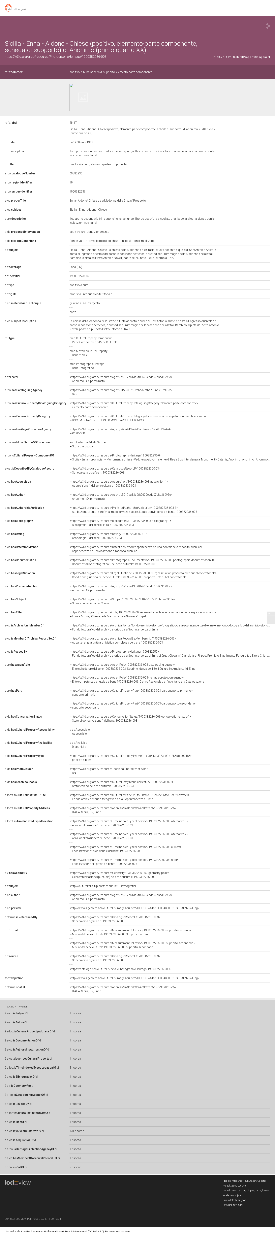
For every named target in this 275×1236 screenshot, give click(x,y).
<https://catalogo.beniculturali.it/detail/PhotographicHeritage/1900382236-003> (120, 969)
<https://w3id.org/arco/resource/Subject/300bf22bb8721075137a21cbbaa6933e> (122, 601)
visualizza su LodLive (234, 1185)
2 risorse (75, 1167)
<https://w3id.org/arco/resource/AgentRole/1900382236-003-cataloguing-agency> (132, 666)
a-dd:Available (78, 744)
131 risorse (76, 1131)
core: (16, 218)
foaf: (14, 978)
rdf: (9, 338)
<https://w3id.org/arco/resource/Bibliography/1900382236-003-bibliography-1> (120, 522)
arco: (20, 173)
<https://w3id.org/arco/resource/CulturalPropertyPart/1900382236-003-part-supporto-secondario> (132, 705)
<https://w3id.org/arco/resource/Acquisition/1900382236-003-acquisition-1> (118, 483)
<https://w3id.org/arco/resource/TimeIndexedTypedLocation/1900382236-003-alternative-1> (128, 823)
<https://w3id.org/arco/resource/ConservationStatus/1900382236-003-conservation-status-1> (130, 718)
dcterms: (21, 917)
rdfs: (14, 72)
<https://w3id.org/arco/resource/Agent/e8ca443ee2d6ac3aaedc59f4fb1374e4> (120, 431)
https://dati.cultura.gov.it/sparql (249, 1180)
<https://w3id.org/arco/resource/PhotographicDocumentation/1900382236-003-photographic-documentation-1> (142, 562)
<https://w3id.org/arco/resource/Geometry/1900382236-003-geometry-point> (119, 875)
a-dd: (22, 231)
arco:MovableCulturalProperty (88, 353)
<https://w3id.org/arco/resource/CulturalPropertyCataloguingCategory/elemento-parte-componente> (133, 405)
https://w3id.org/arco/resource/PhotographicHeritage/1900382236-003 (55, 57)
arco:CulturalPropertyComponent (93, 340)
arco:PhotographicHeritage (86, 366)
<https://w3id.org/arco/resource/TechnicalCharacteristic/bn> (108, 771)
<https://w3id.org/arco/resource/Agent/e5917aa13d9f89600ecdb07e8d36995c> (121, 379)
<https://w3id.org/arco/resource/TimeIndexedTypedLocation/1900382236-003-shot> (124, 861)
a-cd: (15, 200)
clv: (16, 872)
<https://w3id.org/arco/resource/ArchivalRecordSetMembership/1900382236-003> (122, 640)
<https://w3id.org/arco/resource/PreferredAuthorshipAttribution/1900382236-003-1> (133, 509)
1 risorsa (75, 1013)
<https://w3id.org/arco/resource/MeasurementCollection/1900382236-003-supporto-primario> (130, 932)
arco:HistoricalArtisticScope (87, 444)
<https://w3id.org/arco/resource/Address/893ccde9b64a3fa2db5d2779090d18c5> (122, 810)
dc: (9, 142)
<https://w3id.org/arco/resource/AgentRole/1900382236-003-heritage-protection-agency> (136, 679)
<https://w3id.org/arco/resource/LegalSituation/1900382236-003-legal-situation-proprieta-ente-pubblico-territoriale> (143, 575)
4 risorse (75, 1067)
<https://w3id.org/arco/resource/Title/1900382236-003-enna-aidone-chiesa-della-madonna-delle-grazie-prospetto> (142, 614)
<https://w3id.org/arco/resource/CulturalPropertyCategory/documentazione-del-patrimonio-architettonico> (137, 418)
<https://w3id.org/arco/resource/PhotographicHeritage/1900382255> (169, 653)
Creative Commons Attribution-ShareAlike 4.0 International (54, 1231)
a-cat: (30, 468)
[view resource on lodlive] (268, 26)
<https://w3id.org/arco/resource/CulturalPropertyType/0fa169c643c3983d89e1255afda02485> (130, 757)
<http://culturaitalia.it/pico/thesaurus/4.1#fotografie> (103, 886)
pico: (23, 303)
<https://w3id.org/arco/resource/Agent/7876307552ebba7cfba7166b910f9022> (120, 392)
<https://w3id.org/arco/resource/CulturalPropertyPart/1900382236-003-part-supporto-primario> (131, 692)
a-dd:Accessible (79, 731)
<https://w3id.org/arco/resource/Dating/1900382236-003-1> (108, 536)
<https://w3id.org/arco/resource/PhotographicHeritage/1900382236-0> (169, 457)
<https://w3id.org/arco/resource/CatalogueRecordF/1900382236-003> (114, 470)
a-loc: (25, 795)
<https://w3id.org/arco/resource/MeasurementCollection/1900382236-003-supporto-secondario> (132, 945)
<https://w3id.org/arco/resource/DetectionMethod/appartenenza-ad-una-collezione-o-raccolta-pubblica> (136, 549)
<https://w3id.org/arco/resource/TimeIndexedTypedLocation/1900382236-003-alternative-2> (128, 836)
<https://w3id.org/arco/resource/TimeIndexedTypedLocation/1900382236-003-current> (125, 849)
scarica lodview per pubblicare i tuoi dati (33, 1219)
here (127, 1231)
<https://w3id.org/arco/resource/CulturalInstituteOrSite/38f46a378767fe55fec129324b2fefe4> (129, 797)
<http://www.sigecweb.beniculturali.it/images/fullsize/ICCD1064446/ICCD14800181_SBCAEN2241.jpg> (134, 908)
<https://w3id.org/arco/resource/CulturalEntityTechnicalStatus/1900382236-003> (121, 784)
